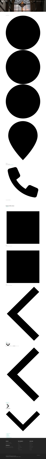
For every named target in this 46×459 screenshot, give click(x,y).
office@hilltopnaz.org (8, 456)
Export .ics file (8, 436)
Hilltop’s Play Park (20, 447)
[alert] (23, 226)
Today (6, 342)
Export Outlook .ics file (8, 437)
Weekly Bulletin (31, 443)
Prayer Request (31, 447)
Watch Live (31, 442)
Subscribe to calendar (8, 408)
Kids (18, 443)
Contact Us (20, 456)
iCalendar (7, 434)
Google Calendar (8, 433)
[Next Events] (6, 341)
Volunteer (31, 448)
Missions (19, 448)
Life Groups (19, 442)
